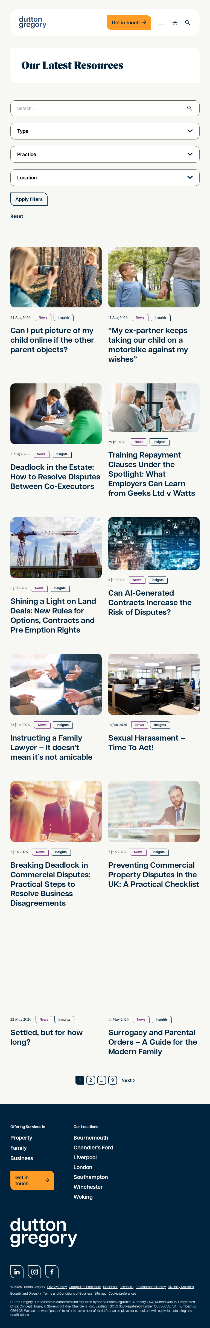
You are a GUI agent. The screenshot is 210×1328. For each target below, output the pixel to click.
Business (21, 1158)
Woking (83, 1196)
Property (21, 1137)
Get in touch (126, 22)
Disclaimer (110, 1287)
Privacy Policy (57, 1287)
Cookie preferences (122, 1293)
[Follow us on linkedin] (17, 1271)
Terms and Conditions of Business (67, 1293)
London (83, 1167)
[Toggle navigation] (161, 22)
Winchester (88, 1186)
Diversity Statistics (181, 1287)
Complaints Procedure (85, 1287)
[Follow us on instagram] (34, 1271)
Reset (16, 216)
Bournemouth (91, 1137)
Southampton (91, 1177)
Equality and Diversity (25, 1293)
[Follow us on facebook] (52, 1271)
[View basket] (174, 22)
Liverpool (85, 1157)
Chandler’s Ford (93, 1147)
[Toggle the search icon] (187, 22)
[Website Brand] (32, 22)
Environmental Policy (151, 1287)
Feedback (126, 1287)
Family (18, 1147)
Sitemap (100, 1293)
